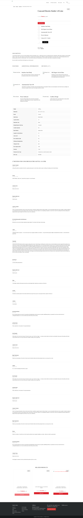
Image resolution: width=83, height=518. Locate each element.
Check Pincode (41, 23)
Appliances (20, 6)
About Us (13, 507)
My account (60, 2)
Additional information (30, 66)
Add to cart (45, 42)
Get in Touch (51, 509)
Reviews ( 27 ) (46, 66)
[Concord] (15, 3)
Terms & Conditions (25, 509)
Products (47, 2)
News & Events (24, 508)
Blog (13, 509)
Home (14, 6)
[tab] (15, 66)
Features (15, 66)
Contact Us (14, 508)
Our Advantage (24, 507)
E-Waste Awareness (54, 2)
